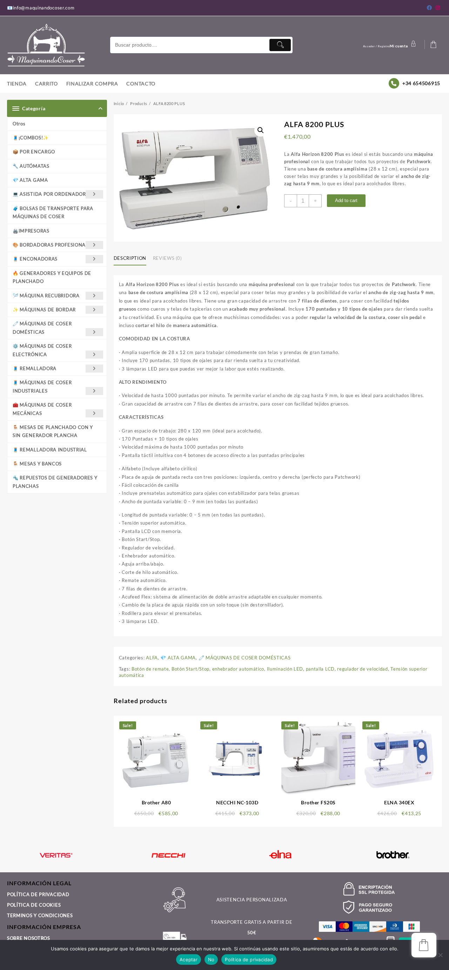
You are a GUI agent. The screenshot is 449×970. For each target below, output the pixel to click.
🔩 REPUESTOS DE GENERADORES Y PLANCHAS (55, 482)
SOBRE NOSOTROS (28, 938)
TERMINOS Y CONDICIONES (40, 915)
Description (130, 258)
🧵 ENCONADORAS (35, 259)
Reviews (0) (167, 258)
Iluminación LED (285, 669)
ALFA (152, 657)
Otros (19, 123)
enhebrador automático (238, 669)
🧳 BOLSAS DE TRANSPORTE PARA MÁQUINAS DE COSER (53, 212)
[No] (440, 954)
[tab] (133, 258)
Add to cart (346, 200)
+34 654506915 (421, 83)
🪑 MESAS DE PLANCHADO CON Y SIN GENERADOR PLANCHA (53, 431)
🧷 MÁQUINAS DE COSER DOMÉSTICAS (42, 327)
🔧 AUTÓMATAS (31, 166)
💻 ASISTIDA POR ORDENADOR (49, 194)
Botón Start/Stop (190, 669)
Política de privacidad (249, 959)
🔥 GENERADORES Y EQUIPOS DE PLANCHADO (52, 277)
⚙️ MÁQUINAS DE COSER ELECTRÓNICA (42, 350)
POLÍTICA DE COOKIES (34, 905)
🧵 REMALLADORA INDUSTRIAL (50, 449)
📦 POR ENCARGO (34, 151)
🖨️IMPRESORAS (31, 231)
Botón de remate (150, 669)
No (211, 959)
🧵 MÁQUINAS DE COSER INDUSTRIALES (42, 386)
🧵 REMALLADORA (34, 368)
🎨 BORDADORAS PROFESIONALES (53, 245)
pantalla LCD (320, 669)
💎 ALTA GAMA (30, 180)
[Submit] (279, 45)
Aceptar (188, 959)
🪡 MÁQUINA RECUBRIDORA (46, 295)
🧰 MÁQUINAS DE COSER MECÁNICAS (42, 409)
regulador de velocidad (362, 669)
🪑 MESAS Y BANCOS (37, 463)
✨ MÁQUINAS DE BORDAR (44, 309)
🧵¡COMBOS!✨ (31, 137)
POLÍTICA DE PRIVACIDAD (38, 894)
